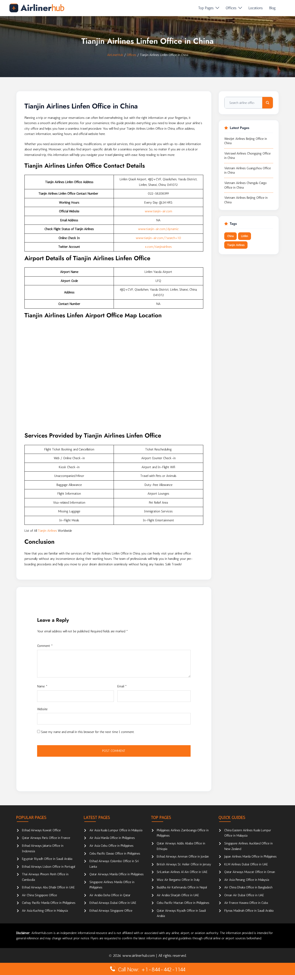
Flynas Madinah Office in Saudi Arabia (248, 911)
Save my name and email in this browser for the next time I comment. (87, 732)
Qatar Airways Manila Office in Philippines (116, 874)
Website (42, 709)
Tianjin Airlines (47, 531)
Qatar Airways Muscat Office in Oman (249, 872)
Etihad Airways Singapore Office (110, 911)
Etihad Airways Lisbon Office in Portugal (48, 867)
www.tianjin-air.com (158, 211)
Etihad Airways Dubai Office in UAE (112, 903)
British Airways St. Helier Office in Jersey (184, 864)
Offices (231, 8)
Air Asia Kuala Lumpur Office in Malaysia (115, 830)
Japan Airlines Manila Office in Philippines (250, 856)
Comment (45, 646)
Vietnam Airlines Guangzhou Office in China (247, 170)
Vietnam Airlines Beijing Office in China (246, 200)
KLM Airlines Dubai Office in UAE (246, 864)
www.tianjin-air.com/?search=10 (158, 238)
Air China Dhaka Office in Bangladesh (248, 887)
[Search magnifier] (267, 102)
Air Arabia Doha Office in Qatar (109, 895)
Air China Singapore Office (39, 895)
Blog (272, 8)
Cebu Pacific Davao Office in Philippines (114, 853)
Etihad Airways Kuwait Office (41, 830)
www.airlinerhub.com (139, 955)
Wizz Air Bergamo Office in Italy (178, 880)
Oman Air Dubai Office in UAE (244, 895)
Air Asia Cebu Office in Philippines (111, 846)
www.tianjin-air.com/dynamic (158, 229)
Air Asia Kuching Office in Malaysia (45, 911)
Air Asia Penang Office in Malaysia (246, 880)
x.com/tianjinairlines (158, 247)
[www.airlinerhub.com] (36, 8)
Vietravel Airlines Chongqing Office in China (247, 156)
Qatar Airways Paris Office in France (46, 838)
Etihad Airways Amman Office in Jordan (183, 856)
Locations (255, 8)
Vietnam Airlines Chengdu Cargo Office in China (245, 185)
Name (42, 686)
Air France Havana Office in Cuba (246, 903)
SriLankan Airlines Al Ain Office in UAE (182, 872)
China (230, 236)
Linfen (244, 236)
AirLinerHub (115, 55)
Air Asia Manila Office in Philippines (112, 838)
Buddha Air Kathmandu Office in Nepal (182, 887)
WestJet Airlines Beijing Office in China (245, 141)
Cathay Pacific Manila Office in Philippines (48, 903)
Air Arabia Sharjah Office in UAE (178, 895)
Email (122, 686)
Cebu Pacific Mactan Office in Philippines (183, 903)
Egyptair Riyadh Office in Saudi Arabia (47, 859)
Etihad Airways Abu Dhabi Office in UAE (48, 887)
